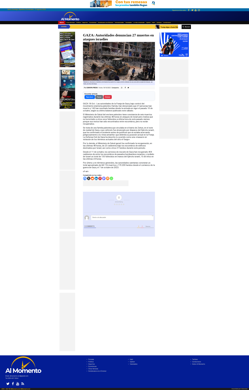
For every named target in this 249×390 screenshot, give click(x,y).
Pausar (99, 97)
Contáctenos (167, 22)
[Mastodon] (104, 178)
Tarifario (159, 22)
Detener (107, 97)
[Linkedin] (96, 178)
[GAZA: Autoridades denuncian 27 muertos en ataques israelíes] (119, 61)
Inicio (62, 22)
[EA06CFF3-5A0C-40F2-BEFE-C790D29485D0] (67, 89)
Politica (91, 362)
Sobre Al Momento (198, 364)
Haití (153, 22)
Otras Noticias (70, 22)
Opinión (148, 22)
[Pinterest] (100, 178)
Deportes (85, 22)
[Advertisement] (67, 140)
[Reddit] (92, 178)
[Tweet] (127, 88)
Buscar (187, 27)
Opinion (132, 362)
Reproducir (89, 97)
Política (78, 22)
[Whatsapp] (111, 178)
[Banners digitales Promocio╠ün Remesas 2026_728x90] (124, 3)
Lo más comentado (139, 22)
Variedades (128, 22)
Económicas (92, 22)
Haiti (131, 359)
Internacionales (119, 22)
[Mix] (107, 178)
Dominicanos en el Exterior (105, 22)
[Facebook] (85, 178)
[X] (88, 178)
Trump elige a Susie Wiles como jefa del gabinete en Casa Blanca (148, 27)
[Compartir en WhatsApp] (120, 88)
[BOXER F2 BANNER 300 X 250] (174, 44)
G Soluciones (244, 389)
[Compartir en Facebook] (124, 88)
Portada (91, 359)
